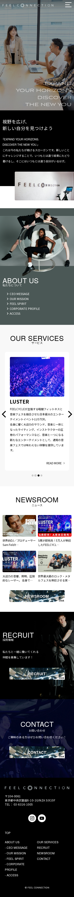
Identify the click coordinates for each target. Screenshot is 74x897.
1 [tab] (33, 475)
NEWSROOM (37, 596)
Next (68, 414)
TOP (8, 833)
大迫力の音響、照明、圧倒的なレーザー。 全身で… (19, 578)
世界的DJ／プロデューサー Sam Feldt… (19, 542)
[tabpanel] (37, 401)
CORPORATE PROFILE (25, 308)
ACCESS (15, 313)
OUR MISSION (19, 298)
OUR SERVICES (47, 842)
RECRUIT (37, 673)
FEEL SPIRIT (18, 303)
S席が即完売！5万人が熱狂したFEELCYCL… (54, 542)
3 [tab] (38, 475)
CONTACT (37, 752)
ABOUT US (12, 842)
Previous (5, 414)
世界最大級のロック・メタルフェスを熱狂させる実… (54, 578)
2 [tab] (35, 475)
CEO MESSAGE (19, 293)
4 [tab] (41, 475)
